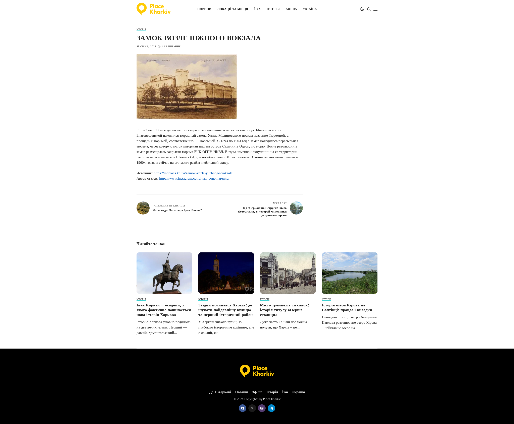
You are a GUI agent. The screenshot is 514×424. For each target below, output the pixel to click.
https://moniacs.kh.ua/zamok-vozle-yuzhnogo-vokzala (193, 173)
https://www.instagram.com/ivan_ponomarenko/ (194, 178)
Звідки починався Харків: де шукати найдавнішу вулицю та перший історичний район (225, 310)
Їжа (285, 392)
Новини (241, 392)
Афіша (257, 392)
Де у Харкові (220, 392)
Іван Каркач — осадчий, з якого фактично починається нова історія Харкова (164, 310)
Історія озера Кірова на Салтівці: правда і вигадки (347, 307)
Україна (298, 392)
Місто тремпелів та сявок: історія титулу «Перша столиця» (284, 310)
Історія (272, 392)
